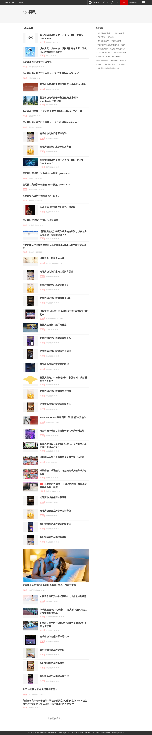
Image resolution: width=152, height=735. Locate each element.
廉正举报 (114, 733)
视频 (42, 491)
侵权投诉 (121, 733)
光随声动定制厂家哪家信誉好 (54, 285)
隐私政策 (87, 733)
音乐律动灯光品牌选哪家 (52, 663)
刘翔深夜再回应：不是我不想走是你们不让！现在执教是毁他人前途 (113, 49)
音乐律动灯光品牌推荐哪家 (53, 537)
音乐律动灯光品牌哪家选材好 (54, 636)
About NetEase (52, 733)
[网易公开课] (97, 2)
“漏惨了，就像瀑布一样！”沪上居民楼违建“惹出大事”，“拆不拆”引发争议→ (113, 64)
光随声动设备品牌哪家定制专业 (55, 510)
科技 (42, 167)
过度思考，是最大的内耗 (52, 258)
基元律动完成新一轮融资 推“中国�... (41, 196)
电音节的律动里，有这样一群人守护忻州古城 (62, 430)
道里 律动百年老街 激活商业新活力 (40, 689)
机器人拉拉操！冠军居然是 (53, 324)
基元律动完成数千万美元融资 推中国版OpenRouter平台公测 (52, 111)
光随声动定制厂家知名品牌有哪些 (56, 271)
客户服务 (81, 733)
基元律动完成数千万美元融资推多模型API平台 (63, 84)
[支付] (112, 2)
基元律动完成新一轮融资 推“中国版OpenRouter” (47, 173)
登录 (124, 2)
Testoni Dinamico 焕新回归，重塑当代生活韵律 (63, 417)
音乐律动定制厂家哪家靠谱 (53, 133)
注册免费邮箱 (133, 2)
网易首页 (7, 2)
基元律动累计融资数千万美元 (37, 62)
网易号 (42, 42)
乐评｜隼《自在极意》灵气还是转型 (57, 207)
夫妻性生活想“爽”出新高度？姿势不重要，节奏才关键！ (50, 585)
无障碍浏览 (20, 2)
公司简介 (61, 733)
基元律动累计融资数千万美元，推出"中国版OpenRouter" (51, 73)
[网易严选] (105, 2)
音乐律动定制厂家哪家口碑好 (54, 364)
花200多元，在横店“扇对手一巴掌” (109, 56)
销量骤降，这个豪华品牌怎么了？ (109, 68)
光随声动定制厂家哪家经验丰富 (55, 338)
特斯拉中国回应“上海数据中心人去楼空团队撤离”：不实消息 (113, 60)
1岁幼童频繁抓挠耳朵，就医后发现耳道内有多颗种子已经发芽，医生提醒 (113, 53)
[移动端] (90, 2)
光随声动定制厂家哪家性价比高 (55, 298)
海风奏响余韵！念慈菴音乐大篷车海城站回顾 (62, 457)
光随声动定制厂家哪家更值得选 (55, 351)
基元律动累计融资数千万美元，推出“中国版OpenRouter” (51, 122)
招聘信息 (74, 733)
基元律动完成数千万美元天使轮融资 (40, 220)
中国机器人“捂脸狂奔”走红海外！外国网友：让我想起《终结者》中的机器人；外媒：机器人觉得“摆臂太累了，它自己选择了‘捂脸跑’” (113, 45)
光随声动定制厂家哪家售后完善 (55, 391)
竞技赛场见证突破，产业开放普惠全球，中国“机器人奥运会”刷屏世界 (113, 33)
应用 (13, 2)
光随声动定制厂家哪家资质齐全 (55, 146)
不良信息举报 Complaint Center (100, 733)
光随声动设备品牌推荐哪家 (53, 497)
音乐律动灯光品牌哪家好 (52, 649)
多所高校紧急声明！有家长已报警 (109, 41)
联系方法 (67, 733)
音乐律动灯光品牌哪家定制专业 (55, 524)
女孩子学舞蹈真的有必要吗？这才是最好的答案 (63, 596)
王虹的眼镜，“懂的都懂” (105, 37)
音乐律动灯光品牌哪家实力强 (54, 676)
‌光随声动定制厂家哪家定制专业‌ (55, 404)
